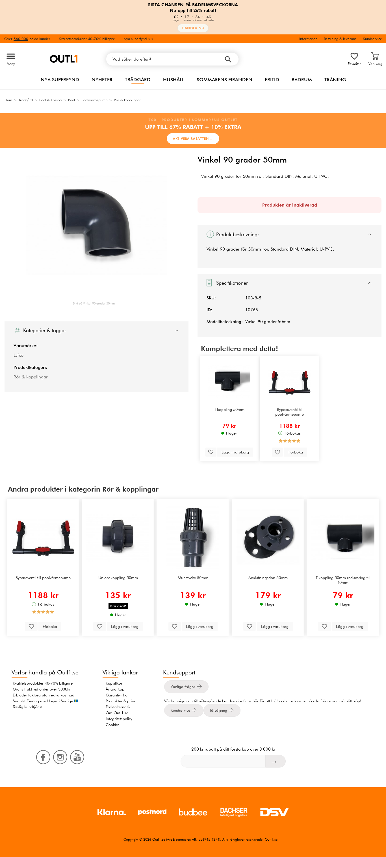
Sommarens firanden (224, 79)
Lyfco (18, 355)
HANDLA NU (193, 28)
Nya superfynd (60, 79)
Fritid (272, 79)
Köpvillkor (114, 683)
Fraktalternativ (118, 707)
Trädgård (138, 79)
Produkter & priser (121, 701)
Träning (335, 79)
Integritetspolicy (119, 718)
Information (308, 38)
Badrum (302, 79)
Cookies (113, 724)
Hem (8, 100)
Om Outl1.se (117, 713)
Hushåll (173, 79)
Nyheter (102, 79)
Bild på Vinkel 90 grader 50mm (94, 303)
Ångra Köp (115, 689)
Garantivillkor (117, 695)
